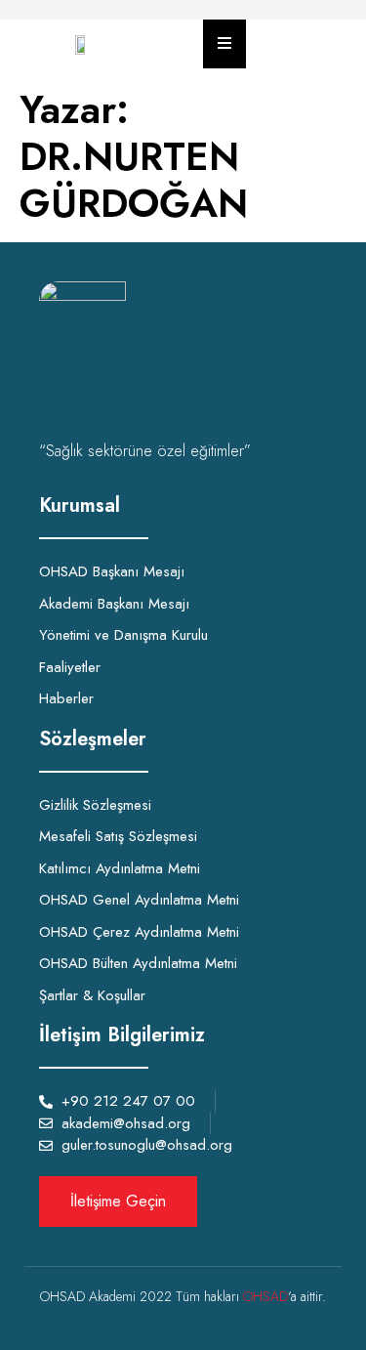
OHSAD (265, 1296)
